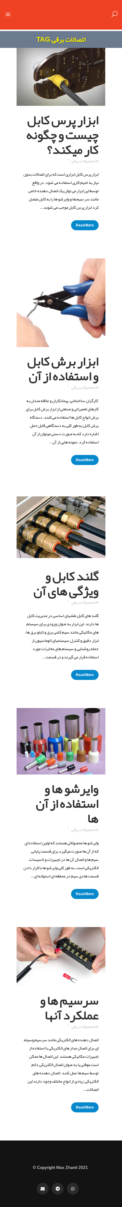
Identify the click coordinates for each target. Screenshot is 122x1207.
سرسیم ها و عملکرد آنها (69, 1008)
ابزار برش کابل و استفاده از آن (63, 369)
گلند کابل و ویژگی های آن (66, 583)
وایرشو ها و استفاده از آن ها (67, 803)
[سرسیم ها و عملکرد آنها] (61, 956)
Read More (85, 225)
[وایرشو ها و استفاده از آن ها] (61, 741)
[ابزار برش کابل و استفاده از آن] (61, 302)
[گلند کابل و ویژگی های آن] (61, 527)
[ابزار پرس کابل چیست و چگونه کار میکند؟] (61, 77)
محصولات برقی (83, 161)
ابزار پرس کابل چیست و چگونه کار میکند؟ (62, 134)
